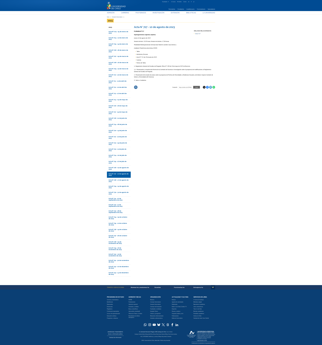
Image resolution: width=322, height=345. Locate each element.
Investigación (158, 13)
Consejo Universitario (155, 302)
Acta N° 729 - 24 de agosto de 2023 (119, 187)
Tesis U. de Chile (197, 309)
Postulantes (172, 9)
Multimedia (174, 304)
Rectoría (152, 299)
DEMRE (130, 299)
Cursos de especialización (113, 313)
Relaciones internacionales (156, 316)
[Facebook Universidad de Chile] (172, 325)
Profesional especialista (113, 311)
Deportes (174, 309)
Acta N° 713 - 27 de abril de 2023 (118, 94)
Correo (184, 1)
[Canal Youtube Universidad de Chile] (154, 325)
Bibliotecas (191, 13)
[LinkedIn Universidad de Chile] (177, 325)
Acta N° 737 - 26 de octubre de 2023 (118, 236)
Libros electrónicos (198, 306)
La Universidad (209, 13)
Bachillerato (110, 302)
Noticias (174, 299)
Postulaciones (132, 302)
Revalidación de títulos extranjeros (134, 316)
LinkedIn (210, 87)
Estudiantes (181, 9)
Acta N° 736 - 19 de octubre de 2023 (118, 230)
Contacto (169, 336)
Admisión (110, 13)
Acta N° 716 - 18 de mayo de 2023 (118, 106)
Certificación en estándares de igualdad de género (203, 343)
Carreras (125, 13)
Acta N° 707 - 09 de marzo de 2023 (118, 57)
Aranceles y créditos (134, 306)
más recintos (174, 334)
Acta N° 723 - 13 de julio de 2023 (117, 149)
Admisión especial (133, 304)
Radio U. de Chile (176, 306)
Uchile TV (184, 306)
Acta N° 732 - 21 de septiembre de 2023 (115, 205)
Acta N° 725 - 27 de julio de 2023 (117, 162)
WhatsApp (213, 87)
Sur (169, 334)
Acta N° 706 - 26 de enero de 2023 (118, 50)
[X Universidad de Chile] (163, 325)
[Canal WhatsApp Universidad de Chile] (145, 325)
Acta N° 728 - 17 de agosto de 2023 (119, 180)
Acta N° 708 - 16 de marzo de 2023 (118, 63)
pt (193, 1)
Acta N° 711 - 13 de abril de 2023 (117, 81)
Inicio (108, 17)
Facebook (207, 87)
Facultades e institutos (155, 309)
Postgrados (141, 13)
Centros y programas (155, 313)
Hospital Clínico (154, 311)
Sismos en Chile (197, 316)
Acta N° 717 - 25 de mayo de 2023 (118, 112)
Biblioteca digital (197, 302)
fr (191, 1)
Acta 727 (197, 33)
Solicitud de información (115, 337)
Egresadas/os (211, 9)
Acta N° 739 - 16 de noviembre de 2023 (115, 248)
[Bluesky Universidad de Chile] (159, 325)
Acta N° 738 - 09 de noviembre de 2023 (115, 242)
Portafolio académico (198, 313)
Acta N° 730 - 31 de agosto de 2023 (119, 193)
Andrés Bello (142, 334)
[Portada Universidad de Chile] (117, 5)
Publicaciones (175, 316)
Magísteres (109, 309)
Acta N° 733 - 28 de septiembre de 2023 (115, 211)
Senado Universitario (117, 17)
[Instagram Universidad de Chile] (150, 325)
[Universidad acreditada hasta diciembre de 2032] (201, 335)
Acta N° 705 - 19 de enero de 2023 (118, 44)
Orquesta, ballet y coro (177, 313)
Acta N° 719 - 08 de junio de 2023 (118, 125)
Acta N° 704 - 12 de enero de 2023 (118, 38)
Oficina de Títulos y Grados (135, 313)
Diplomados (110, 304)
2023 (110, 20)
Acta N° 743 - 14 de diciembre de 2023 (119, 273)
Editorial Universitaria (177, 318)
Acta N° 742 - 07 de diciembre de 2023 (119, 267)
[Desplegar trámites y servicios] (213, 287)
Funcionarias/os (201, 9)
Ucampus (201, 299)
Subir (136, 87)
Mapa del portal (162, 336)
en (188, 1)
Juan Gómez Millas (163, 334)
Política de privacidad (165, 340)
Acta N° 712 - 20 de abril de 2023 (118, 88)
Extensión (175, 13)
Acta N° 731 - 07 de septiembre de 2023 (115, 199)
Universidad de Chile (149, 340)
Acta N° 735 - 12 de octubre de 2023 (118, 224)
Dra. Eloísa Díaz (154, 334)
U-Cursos (173, 1)
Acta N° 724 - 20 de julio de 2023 (118, 156)
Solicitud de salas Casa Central (201, 318)
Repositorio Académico (199, 304)
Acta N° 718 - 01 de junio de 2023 (118, 119)
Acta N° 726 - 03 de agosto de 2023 (119, 168)
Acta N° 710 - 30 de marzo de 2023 (118, 75)
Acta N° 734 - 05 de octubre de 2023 (118, 217)
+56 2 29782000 (144, 336)
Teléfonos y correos (153, 336)
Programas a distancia (112, 318)
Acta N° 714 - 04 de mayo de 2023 (118, 100)
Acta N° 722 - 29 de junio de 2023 (118, 143)
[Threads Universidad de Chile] (168, 325)
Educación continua (111, 316)
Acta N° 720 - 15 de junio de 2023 (118, 131)
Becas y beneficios (133, 309)
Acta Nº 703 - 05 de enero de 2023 (118, 32)
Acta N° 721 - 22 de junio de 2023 (118, 137)
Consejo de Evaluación (156, 306)
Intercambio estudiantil (134, 311)
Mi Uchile (179, 1)
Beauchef (148, 334)
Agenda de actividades (177, 302)
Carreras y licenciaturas (112, 299)
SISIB (142, 340)
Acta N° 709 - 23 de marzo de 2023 (118, 69)
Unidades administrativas (156, 318)
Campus (136, 334)
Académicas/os (190, 9)
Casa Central (169, 332)
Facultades (164, 1)
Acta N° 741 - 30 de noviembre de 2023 (119, 261)
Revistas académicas (198, 311)
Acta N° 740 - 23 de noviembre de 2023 (115, 255)
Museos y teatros (176, 311)
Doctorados (110, 306)
